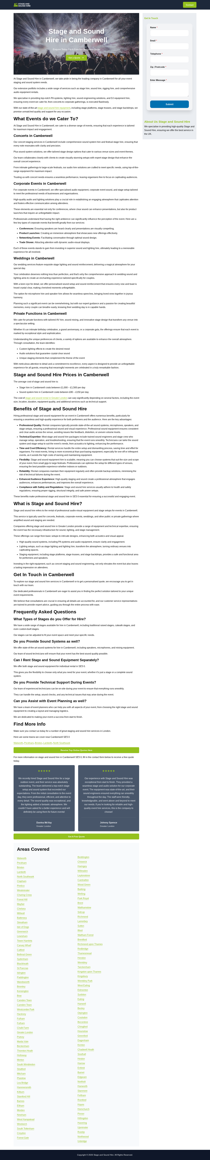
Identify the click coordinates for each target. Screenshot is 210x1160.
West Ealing (84, 985)
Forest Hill (22, 899)
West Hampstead (25, 1119)
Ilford (80, 930)
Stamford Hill (23, 1096)
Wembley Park (85, 981)
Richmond (83, 916)
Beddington (83, 857)
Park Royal (83, 898)
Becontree (83, 1022)
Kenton (81, 1045)
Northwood (83, 1136)
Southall (82, 1054)
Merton (20, 1060)
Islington (21, 973)
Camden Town (24, 1000)
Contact (190, 5)
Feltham (82, 1095)
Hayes (81, 1104)
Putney (20, 1037)
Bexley (81, 1008)
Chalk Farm (23, 1028)
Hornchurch (83, 1109)
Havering (82, 1123)
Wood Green (84, 884)
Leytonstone (84, 875)
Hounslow (83, 1031)
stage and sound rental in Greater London (46, 398)
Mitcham (21, 1073)
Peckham (29, 743)
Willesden (83, 871)
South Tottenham (25, 1128)
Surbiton (82, 994)
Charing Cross (24, 895)
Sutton (81, 926)
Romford (82, 1100)
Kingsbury (83, 976)
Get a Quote (74, 58)
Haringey (82, 866)
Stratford (21, 1069)
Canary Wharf (24, 945)
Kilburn (20, 1092)
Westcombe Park (25, 1009)
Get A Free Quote (76, 836)
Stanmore (82, 1091)
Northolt (82, 1081)
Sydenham (22, 959)
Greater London (25, 1032)
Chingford (83, 1026)
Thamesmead (85, 953)
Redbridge (83, 949)
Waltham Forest (85, 935)
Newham (21, 1115)
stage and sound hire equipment (54, 108)
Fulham (21, 1018)
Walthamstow (84, 907)
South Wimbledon (26, 1064)
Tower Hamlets (24, 941)
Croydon (21, 1133)
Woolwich (22, 1124)
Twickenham (84, 967)
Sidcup (81, 912)
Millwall (21, 913)
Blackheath (22, 963)
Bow (19, 995)
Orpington (83, 1013)
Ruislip (81, 1132)
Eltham (20, 1105)
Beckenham (23, 1046)
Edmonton (83, 990)
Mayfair (20, 904)
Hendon (82, 958)
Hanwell (82, 1004)
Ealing (81, 999)
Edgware (82, 1077)
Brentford (82, 939)
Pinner (81, 1113)
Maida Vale (22, 1041)
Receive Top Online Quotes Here (76, 750)
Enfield (81, 1068)
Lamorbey (83, 921)
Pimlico (21, 886)
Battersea (22, 918)
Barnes (20, 1101)
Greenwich (22, 931)
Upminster (83, 1127)
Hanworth (82, 1086)
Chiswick (82, 861)
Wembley (82, 962)
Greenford (83, 1036)
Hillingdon (83, 1118)
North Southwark (61, 743)
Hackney (21, 1014)
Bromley (21, 986)
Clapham (21, 881)
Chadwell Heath (86, 1049)
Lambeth (47, 743)
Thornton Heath (25, 1050)
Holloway (22, 1055)
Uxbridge (82, 1141)
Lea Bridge (22, 1083)
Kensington (23, 991)
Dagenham (83, 1040)
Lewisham (22, 936)
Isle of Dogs (23, 927)
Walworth (18, 743)
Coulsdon (82, 1017)
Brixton (38, 743)
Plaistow (21, 1078)
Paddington (23, 977)
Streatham (22, 922)
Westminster (23, 890)
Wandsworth (23, 982)
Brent (80, 903)
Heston (81, 1058)
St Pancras (22, 968)
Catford (20, 950)
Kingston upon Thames (89, 971)
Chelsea (21, 908)
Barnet (81, 1072)
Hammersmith (24, 1087)
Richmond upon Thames (90, 944)
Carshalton (83, 880)
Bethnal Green (24, 954)
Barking (81, 889)
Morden (21, 1110)
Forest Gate (23, 1138)
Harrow (81, 1063)
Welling (81, 894)
